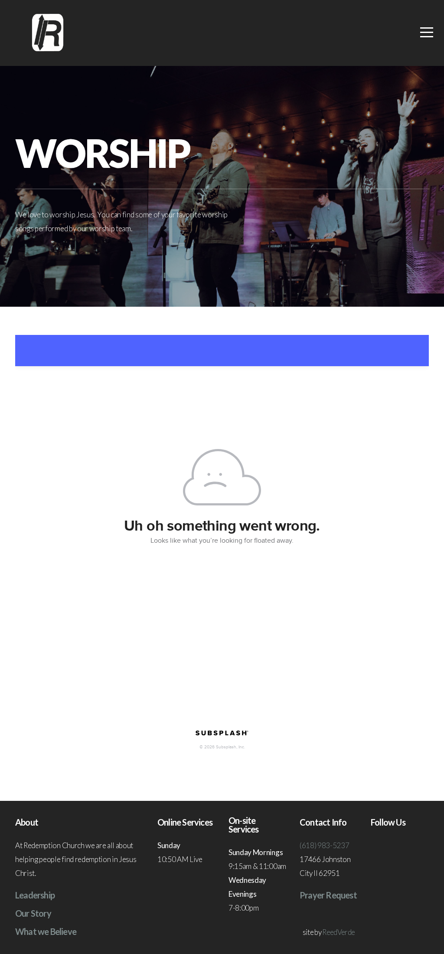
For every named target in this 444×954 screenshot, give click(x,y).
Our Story (33, 913)
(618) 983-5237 (324, 845)
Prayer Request (328, 895)
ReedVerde (338, 932)
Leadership (35, 895)
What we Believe (45, 931)
